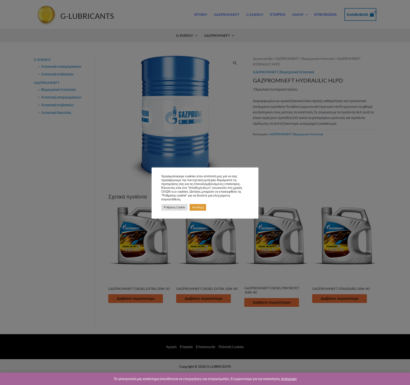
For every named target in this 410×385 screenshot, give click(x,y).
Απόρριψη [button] (289, 379)
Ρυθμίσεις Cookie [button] (174, 207)
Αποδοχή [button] (198, 207)
